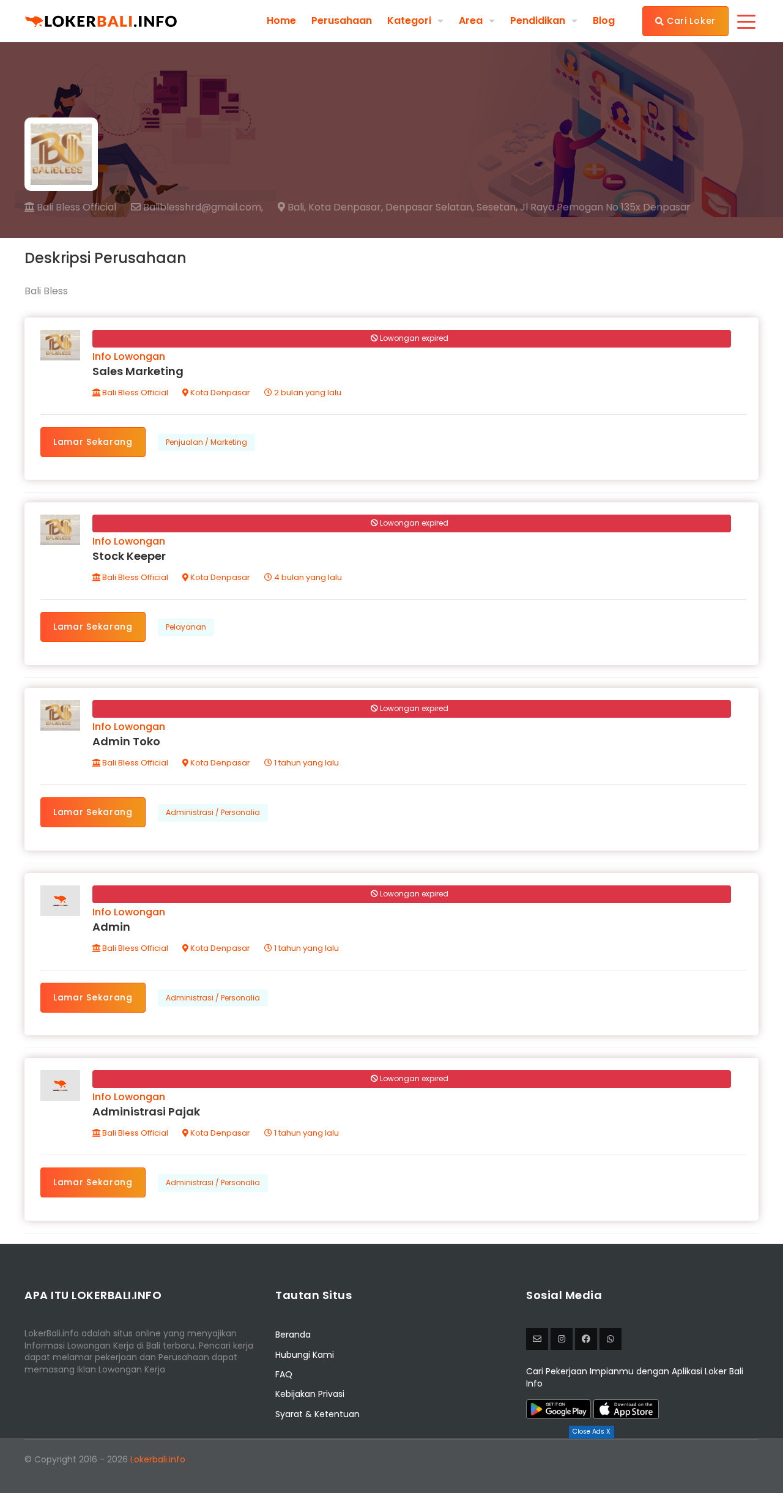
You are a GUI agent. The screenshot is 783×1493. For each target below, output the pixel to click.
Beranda (293, 1334)
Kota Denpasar (219, 392)
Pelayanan (186, 627)
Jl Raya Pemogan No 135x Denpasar (605, 207)
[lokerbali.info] (586, 1339)
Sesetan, (497, 207)
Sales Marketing (138, 371)
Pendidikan (537, 20)
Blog (604, 21)
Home (281, 21)
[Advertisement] (391, 1465)
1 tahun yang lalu (305, 763)
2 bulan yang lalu (306, 392)
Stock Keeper (129, 556)
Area (471, 20)
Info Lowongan (128, 356)
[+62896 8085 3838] (610, 1339)
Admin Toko (126, 741)
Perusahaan (341, 21)
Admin (111, 926)
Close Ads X (591, 1431)
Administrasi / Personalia (213, 812)
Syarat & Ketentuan (317, 1414)
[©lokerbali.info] (562, 1339)
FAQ (283, 1374)
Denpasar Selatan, (429, 207)
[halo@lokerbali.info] (537, 1339)
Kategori (409, 20)
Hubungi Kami (304, 1355)
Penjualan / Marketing (206, 442)
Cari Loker (690, 21)
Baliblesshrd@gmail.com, (202, 207)
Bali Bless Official (75, 207)
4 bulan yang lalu (307, 577)
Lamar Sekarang (93, 442)
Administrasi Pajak (146, 1111)
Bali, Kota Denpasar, (334, 207)
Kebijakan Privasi (309, 1394)
